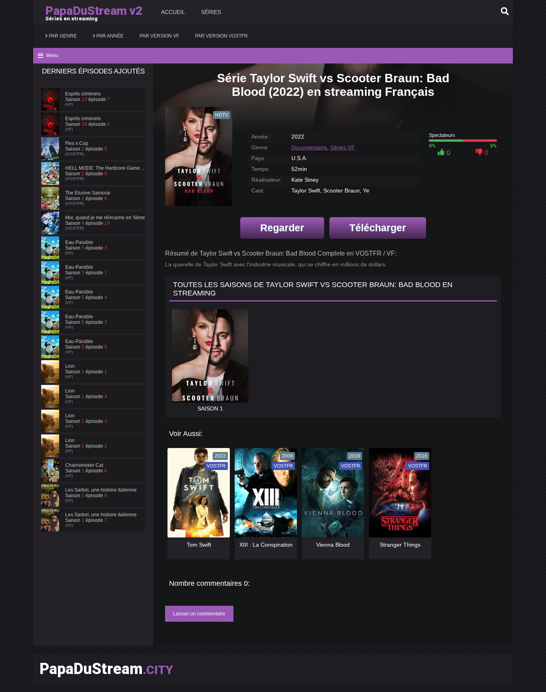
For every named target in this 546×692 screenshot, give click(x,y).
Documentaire (309, 147)
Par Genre (62, 36)
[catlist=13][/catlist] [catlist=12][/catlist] (196, 495)
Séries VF (342, 147)
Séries (211, 12)
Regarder (282, 227)
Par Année (109, 36)
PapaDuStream (106, 669)
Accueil (173, 12)
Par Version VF (159, 36)
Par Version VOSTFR (221, 36)
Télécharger (377, 227)
